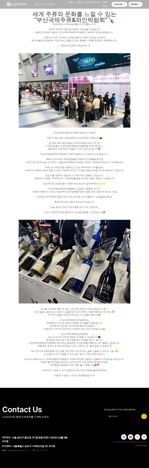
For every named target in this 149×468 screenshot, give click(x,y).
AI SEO (70, 2)
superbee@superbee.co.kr (18, 450)
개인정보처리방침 (141, 445)
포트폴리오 (80, 2)
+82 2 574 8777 (42, 450)
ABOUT (105, 2)
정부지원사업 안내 (93, 2)
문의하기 (105, 6)
